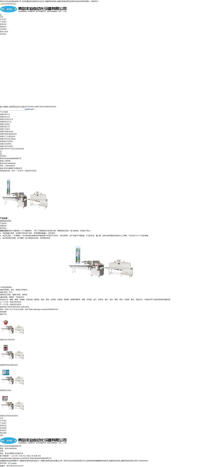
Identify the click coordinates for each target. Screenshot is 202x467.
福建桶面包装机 (15, 106)
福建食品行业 (5, 116)
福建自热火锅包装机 (7, 339)
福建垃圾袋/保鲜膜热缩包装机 (45, 106)
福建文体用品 (5, 124)
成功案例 (3, 29)
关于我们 (3, 19)
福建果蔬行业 (5, 126)
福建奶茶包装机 (15, 304)
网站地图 (3, 433)
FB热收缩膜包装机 (14, 307)
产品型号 (20, 170)
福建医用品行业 (5, 121)
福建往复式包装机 (6, 146)
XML (1, 435)
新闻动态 (3, 24)
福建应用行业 (5, 114)
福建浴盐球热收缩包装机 (9, 415)
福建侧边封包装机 (6, 141)
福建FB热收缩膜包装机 (8, 134)
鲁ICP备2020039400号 (15, 466)
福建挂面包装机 (30, 170)
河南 (20, 455)
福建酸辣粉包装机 (38, 1)
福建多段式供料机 (27, 106)
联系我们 (3, 34)
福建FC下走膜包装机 (7, 136)
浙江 (16, 455)
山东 (13, 455)
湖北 (39, 455)
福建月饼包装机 (15, 302)
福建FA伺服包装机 (6, 131)
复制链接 (25, 458)
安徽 (28, 455)
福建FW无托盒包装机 (8, 139)
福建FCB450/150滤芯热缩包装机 (12, 148)
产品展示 (3, 21)
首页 (1, 17)
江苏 (31, 455)
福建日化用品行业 (6, 119)
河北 (24, 455)
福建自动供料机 (5, 143)
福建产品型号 (5, 129)
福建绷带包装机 (5, 390)
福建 (35, 455)
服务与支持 (4, 31)
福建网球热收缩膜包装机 (9, 365)
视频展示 (3, 26)
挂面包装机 (25, 307)
